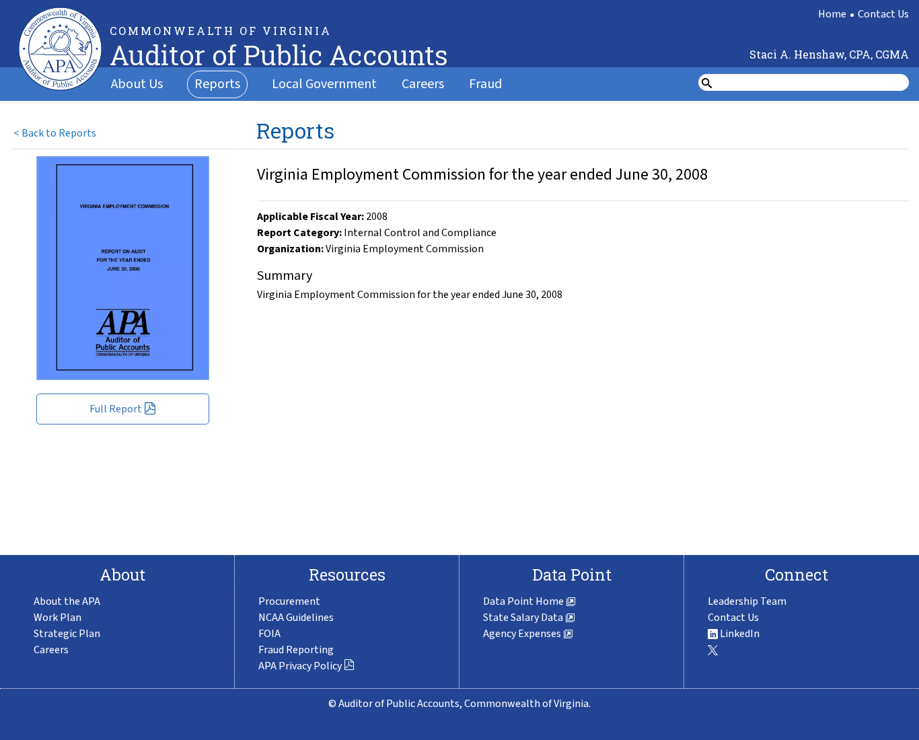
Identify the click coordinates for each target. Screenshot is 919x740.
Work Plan (57, 617)
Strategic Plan (67, 633)
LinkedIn (739, 633)
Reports (217, 84)
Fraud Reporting (296, 649)
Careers (423, 84)
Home (832, 14)
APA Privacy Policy (300, 666)
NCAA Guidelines (296, 617)
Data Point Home (524, 601)
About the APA (67, 601)
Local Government (324, 84)
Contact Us (883, 14)
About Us (137, 84)
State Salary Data (524, 617)
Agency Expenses (523, 633)
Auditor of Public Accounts (279, 55)
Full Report (115, 409)
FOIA (269, 633)
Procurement (289, 601)
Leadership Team (747, 601)
